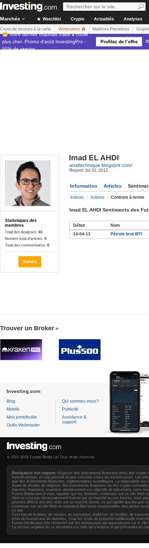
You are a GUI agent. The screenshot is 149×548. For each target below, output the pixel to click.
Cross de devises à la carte (25, 29)
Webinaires (70, 29)
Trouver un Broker (27, 328)
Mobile (13, 409)
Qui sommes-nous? (80, 401)
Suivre (30, 261)
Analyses (133, 19)
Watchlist (51, 19)
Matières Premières (111, 29)
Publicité (70, 409)
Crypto (77, 19)
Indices (77, 197)
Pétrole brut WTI (126, 234)
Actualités (104, 19)
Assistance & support (74, 419)
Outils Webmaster (23, 425)
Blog (11, 401)
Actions (97, 197)
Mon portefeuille (22, 417)
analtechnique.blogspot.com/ (100, 165)
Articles (113, 186)
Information (83, 186)
